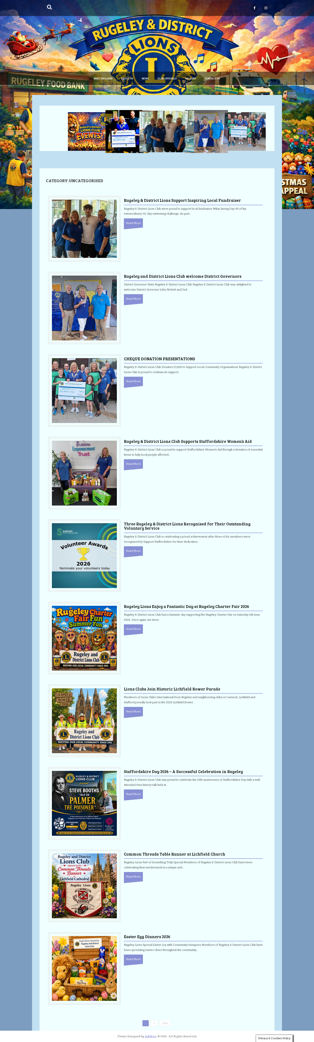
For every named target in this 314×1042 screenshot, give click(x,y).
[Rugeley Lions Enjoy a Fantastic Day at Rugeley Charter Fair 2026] (84, 637)
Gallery (190, 78)
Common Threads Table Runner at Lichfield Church (174, 854)
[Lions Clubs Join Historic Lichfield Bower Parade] (84, 720)
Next (165, 1023)
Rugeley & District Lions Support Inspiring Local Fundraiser (182, 200)
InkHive (150, 1036)
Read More (133, 223)
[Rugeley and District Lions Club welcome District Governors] (84, 307)
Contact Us (212, 78)
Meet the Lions (103, 78)
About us (127, 78)
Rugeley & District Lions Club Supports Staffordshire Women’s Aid (188, 441)
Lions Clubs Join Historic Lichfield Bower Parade (172, 689)
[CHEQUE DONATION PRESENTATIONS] (84, 390)
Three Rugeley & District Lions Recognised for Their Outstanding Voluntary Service (187, 526)
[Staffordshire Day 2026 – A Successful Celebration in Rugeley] (84, 803)
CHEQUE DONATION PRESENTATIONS (159, 358)
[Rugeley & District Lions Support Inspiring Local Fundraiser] (84, 228)
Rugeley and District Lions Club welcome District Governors (182, 276)
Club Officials (167, 78)
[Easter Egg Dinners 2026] (84, 968)
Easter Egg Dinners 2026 (147, 936)
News (145, 78)
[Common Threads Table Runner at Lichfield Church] (84, 885)
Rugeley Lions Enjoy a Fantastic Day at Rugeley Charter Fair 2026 (186, 606)
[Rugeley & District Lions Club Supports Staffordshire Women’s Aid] (84, 472)
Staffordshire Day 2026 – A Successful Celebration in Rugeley (183, 771)
